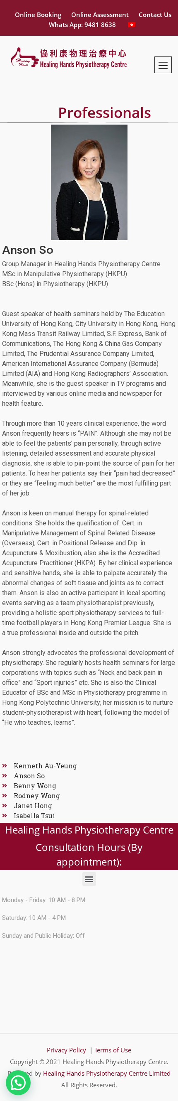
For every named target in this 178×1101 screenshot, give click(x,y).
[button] (89, 879)
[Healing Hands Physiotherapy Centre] (68, 56)
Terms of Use (112, 1050)
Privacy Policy (67, 1050)
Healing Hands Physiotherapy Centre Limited (107, 1073)
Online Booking (38, 14)
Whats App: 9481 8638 (82, 24)
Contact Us (155, 14)
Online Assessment (100, 14)
